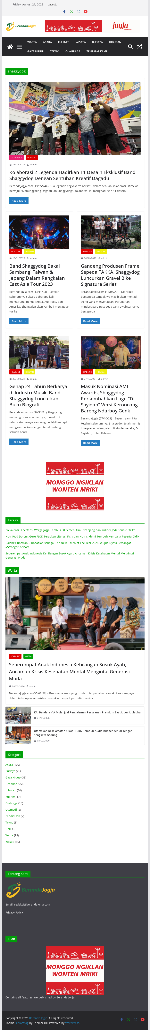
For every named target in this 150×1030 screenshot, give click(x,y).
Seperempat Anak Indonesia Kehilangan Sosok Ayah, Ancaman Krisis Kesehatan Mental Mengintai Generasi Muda (69, 671)
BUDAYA (97, 42)
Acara (9, 764)
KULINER (64, 42)
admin (33, 164)
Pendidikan (12, 816)
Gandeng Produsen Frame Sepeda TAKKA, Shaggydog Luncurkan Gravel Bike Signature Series (110, 275)
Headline (32, 157)
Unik (8, 829)
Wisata (9, 842)
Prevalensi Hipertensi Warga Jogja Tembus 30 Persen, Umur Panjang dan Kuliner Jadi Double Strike (70, 530)
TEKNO (54, 51)
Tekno (9, 822)
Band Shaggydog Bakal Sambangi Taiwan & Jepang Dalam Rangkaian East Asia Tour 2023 (37, 275)
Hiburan (29, 251)
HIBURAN (115, 42)
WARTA (32, 42)
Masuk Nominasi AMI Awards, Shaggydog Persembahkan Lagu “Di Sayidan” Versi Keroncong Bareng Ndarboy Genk (109, 398)
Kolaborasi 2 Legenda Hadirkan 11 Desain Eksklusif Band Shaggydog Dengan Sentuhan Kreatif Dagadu (72, 175)
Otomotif (11, 809)
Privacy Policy (14, 912)
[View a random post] (140, 46)
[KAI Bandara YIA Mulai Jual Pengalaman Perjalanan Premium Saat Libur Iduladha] (18, 715)
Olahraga (11, 803)
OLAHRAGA (72, 51)
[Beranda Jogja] (10, 46)
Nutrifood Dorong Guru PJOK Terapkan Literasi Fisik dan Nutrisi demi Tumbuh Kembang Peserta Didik (72, 536)
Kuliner (10, 797)
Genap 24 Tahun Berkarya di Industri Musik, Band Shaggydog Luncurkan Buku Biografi (38, 395)
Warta (28, 656)
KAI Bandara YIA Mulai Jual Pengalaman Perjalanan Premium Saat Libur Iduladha (87, 712)
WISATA (81, 42)
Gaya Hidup (16, 157)
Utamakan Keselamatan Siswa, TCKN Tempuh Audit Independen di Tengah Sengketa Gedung (83, 733)
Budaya (10, 771)
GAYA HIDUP (35, 51)
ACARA (47, 42)
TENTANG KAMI (97, 51)
